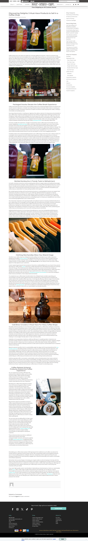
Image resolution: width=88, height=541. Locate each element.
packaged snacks (37, 120)
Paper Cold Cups (71, 64)
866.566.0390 (11, 517)
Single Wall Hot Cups (72, 65)
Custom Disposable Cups (37, 517)
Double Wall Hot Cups (72, 67)
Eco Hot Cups (70, 69)
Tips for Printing (70, 18)
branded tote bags (22, 124)
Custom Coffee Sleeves (37, 519)
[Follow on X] (22, 509)
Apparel (68, 83)
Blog (57, 521)
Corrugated (70, 75)
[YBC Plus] (32, 1)
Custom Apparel (35, 520)
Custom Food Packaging (37, 521)
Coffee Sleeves (69, 71)
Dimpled (69, 73)
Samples (68, 56)
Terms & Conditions (13, 524)
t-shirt (23, 266)
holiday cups (12, 472)
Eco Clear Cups (70, 62)
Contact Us (11, 527)
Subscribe (58, 508)
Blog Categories (70, 13)
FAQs (10, 521)
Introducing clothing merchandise (37, 272)
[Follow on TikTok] (27, 509)
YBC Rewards (12, 520)
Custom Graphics (70, 90)
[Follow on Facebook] (12, 509)
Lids (67, 81)
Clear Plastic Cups (71, 60)
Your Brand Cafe (34, 261)
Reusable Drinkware (71, 88)
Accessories (69, 85)
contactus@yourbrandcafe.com (15, 519)
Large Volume (59, 520)
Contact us (50, 473)
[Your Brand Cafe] (15, 1)
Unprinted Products (71, 77)
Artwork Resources (13, 523)
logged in (17, 496)
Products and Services (71, 16)
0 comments (23, 17)
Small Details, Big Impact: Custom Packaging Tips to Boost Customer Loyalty (72, 32)
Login (57, 523)
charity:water (58, 519)
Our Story (58, 517)
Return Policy (12, 526)
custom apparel (23, 258)
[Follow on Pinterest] (32, 509)
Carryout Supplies (70, 86)
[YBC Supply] (25, 1)
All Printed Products (71, 79)
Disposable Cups (70, 58)
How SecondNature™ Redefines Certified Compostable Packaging (72, 27)
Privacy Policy (35, 526)
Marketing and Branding (14, 17)
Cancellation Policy (36, 524)
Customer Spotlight (71, 20)
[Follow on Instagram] (17, 509)
